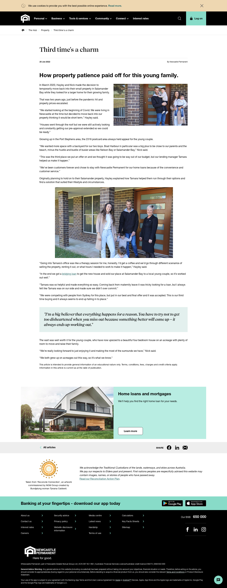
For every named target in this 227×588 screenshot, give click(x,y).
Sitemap (126, 527)
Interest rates (27, 527)
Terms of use (95, 533)
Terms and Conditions (175, 572)
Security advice (61, 515)
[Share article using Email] (185, 447)
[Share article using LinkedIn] (177, 447)
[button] (40, 18)
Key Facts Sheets (130, 521)
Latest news (95, 521)
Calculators (127, 515)
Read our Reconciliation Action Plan (100, 478)
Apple (117, 580)
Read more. (115, 5)
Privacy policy (61, 521)
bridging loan (69, 273)
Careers (25, 533)
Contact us (26, 521)
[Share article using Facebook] (169, 447)
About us (25, 515)
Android (127, 580)
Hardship (93, 527)
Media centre (95, 515)
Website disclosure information (63, 529)
